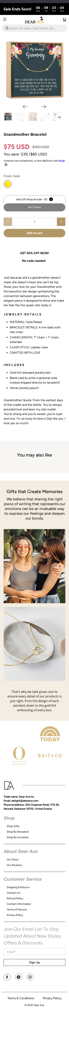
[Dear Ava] (34, 19)
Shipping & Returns (18, 887)
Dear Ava (39, 1005)
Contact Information (19, 904)
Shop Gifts (13, 826)
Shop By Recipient (18, 831)
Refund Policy (15, 898)
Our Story (12, 859)
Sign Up (34, 962)
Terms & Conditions (20, 998)
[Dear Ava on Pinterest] (18, 977)
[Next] (44, 107)
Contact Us (13, 892)
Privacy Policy (15, 915)
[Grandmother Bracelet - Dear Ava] (34, 70)
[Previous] (25, 107)
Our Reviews (14, 865)
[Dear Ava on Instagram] (30, 977)
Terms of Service (17, 909)
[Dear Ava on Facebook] (7, 977)
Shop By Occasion (18, 837)
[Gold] (8, 184)
